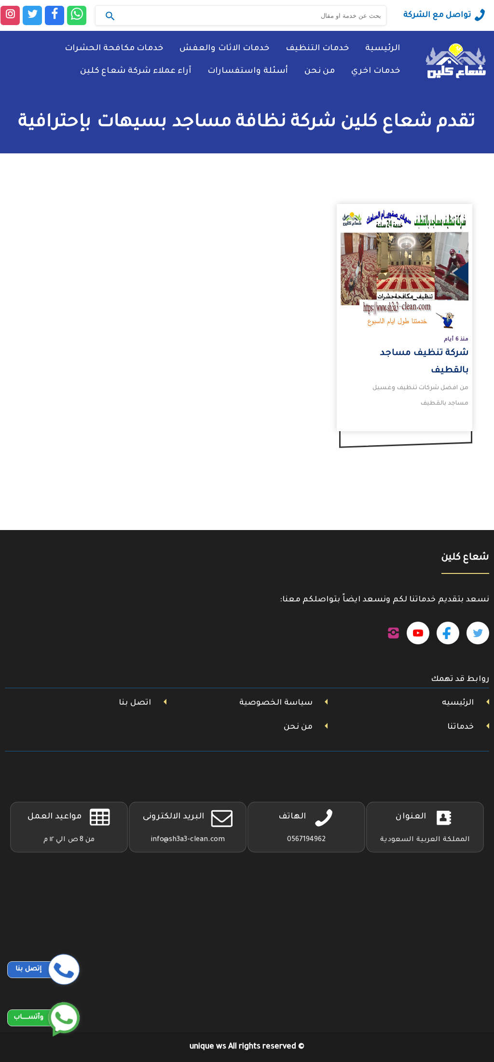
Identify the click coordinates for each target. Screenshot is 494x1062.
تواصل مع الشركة (437, 15)
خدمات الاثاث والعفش (224, 49)
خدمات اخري (375, 71)
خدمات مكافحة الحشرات (114, 49)
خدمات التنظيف (317, 49)
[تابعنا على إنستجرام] (393, 633)
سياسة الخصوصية (276, 703)
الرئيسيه (458, 703)
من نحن (319, 71)
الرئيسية (382, 49)
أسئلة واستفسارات (247, 71)
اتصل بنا (135, 703)
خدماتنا (460, 727)
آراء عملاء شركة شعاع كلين (135, 71)
